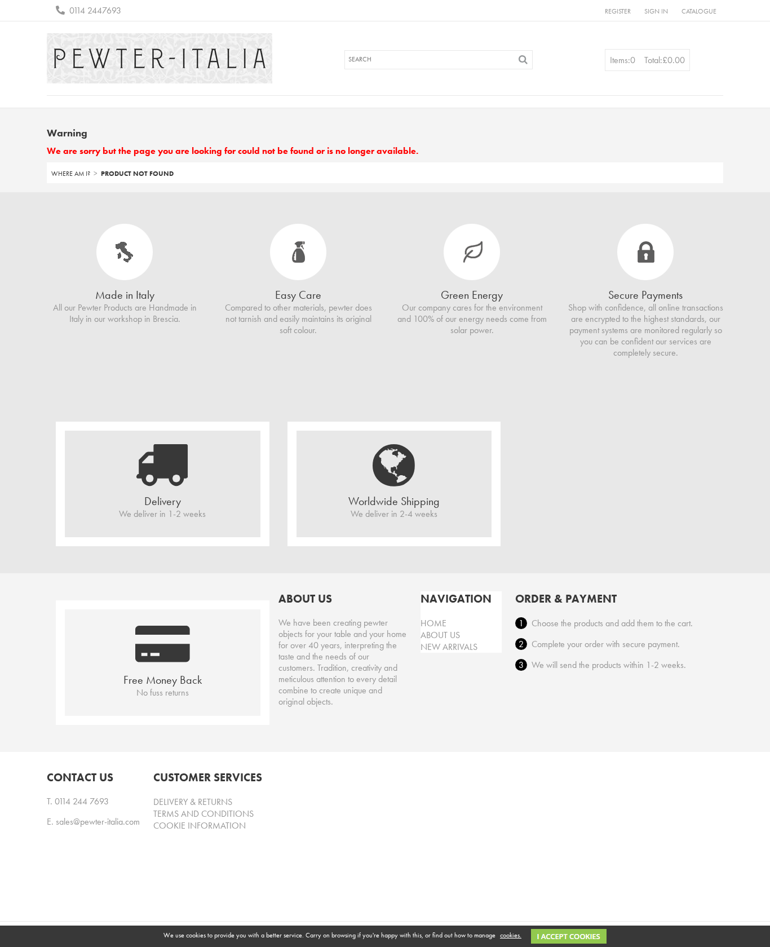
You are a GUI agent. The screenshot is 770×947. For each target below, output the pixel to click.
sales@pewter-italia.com (98, 821)
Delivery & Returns (192, 802)
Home (433, 623)
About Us (440, 635)
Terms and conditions (203, 814)
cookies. (510, 935)
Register (618, 11)
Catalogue (699, 11)
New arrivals (449, 647)
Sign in (656, 11)
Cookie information (199, 825)
